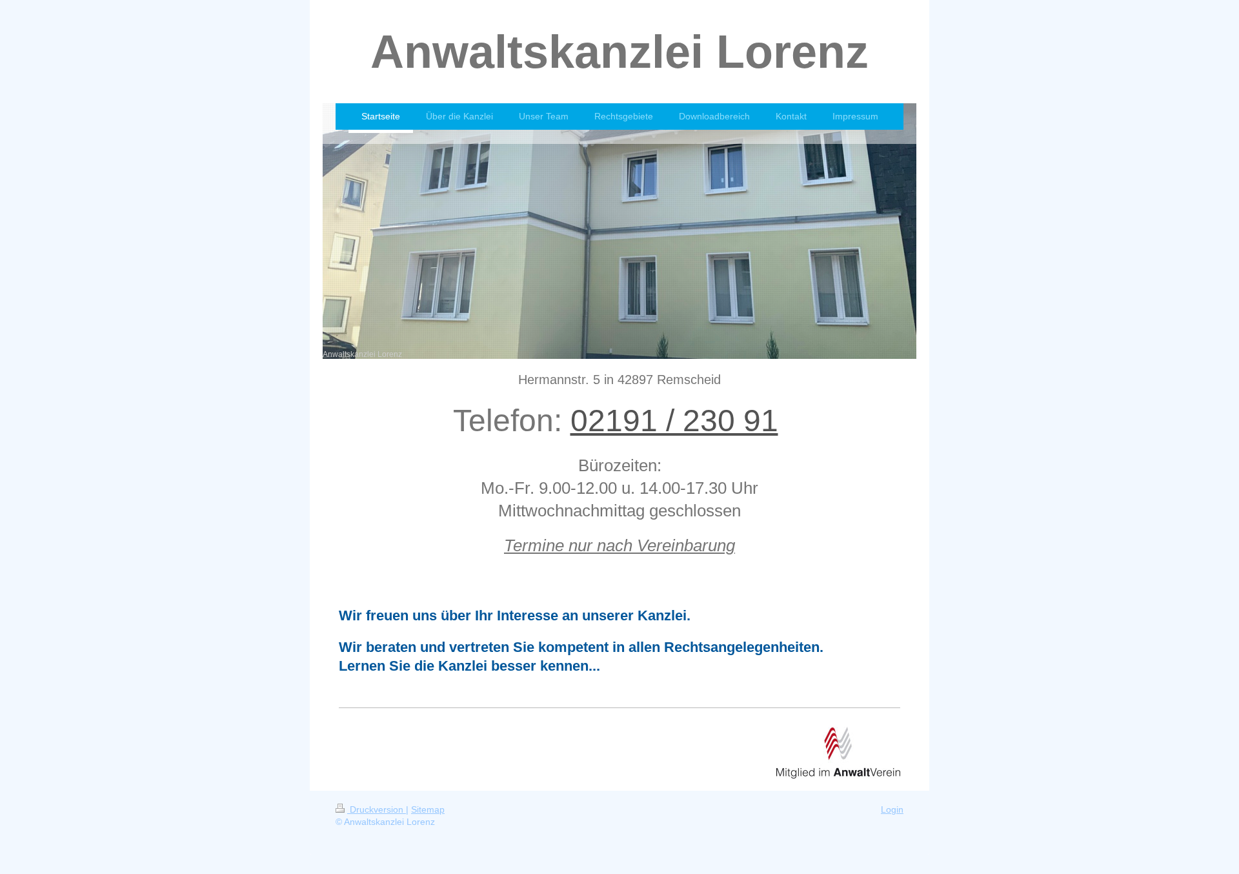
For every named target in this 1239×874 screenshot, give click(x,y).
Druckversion (376, 809)
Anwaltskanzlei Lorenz (619, 51)
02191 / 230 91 (674, 420)
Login (892, 809)
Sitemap (428, 809)
